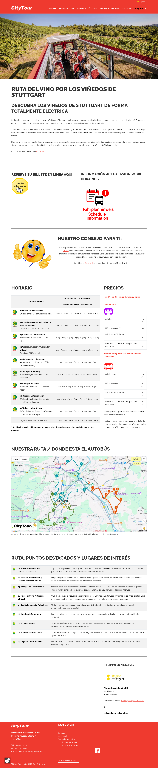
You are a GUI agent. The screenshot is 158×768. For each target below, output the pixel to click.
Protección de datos (66, 739)
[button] (12, 46)
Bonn (72, 8)
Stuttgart (138, 8)
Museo (66, 251)
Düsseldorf (93, 8)
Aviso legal (62, 736)
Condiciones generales (67, 742)
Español (142, 2)
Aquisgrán (63, 8)
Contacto (61, 733)
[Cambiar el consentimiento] (7, 760)
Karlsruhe (127, 8)
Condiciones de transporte (69, 745)
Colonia (52, 8)
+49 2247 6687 (21, 745)
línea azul (89, 263)
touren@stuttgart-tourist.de (132, 701)
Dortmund (81, 8)
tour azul (40, 151)
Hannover (104, 8)
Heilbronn (115, 8)
